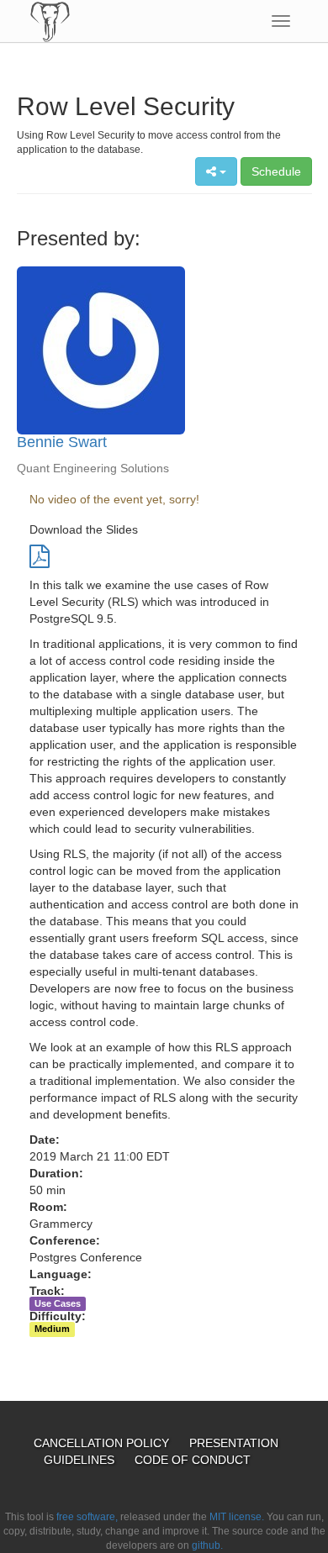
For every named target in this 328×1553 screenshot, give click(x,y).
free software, (87, 1517)
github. (207, 1545)
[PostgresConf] (50, 21)
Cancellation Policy (103, 1443)
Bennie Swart (62, 442)
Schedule (276, 171)
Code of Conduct (193, 1459)
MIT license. (236, 1517)
